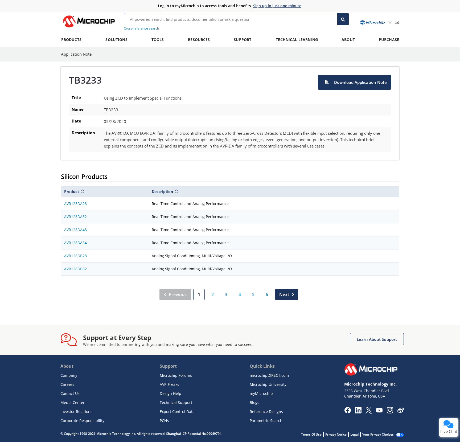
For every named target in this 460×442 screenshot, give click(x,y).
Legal (354, 434)
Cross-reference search (141, 28)
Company (68, 375)
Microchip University (268, 384)
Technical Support (176, 402)
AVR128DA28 (75, 203)
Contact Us (70, 393)
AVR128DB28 (75, 255)
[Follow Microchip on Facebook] (347, 412)
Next (284, 294)
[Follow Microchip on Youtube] (379, 411)
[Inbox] (397, 22)
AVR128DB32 (75, 268)
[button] (354, 82)
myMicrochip (261, 393)
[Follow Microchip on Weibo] (400, 411)
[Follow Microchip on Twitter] (368, 412)
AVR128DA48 (75, 229)
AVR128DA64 (75, 242)
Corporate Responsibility (82, 420)
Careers (67, 384)
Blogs (254, 402)
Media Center (72, 402)
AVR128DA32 (75, 216)
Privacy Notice (336, 434)
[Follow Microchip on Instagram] (390, 412)
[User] (375, 22)
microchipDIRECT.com (269, 375)
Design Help (170, 393)
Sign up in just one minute (277, 5)
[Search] (343, 19)
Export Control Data (177, 411)
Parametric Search (266, 420)
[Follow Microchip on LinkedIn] (358, 412)
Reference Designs (266, 411)
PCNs (164, 420)
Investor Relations (76, 411)
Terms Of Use (311, 434)
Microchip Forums (176, 375)
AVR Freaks (169, 384)
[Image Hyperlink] (88, 27)
